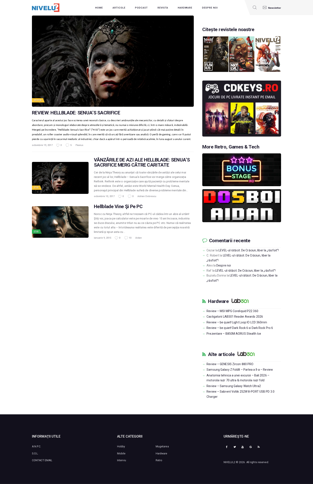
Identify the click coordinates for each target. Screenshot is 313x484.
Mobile (121, 453)
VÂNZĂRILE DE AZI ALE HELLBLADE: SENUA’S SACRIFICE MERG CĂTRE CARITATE (142, 162)
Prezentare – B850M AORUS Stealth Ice (234, 333)
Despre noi (223, 265)
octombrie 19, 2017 (42, 145)
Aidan (138, 237)
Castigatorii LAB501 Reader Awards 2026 (235, 316)
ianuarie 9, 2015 (102, 237)
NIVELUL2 (229, 462)
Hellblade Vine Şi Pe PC (118, 206)
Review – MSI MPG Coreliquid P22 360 (232, 311)
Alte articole (221, 354)
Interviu (121, 460)
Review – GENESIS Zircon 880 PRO (230, 364)
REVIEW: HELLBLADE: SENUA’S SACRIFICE (76, 112)
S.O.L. (35, 453)
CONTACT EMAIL (42, 460)
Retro (159, 460)
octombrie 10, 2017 (104, 196)
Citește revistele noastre (228, 29)
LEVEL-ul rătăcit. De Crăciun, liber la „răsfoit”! (248, 250)
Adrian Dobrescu (147, 196)
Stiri (36, 187)
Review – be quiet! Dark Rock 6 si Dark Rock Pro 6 (240, 328)
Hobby (121, 446)
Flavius (79, 145)
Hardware (218, 301)
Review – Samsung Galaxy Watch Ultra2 (234, 386)
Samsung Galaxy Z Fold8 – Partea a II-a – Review (240, 369)
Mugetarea (162, 446)
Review (38, 100)
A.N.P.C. (36, 446)
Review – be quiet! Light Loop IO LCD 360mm (237, 322)
